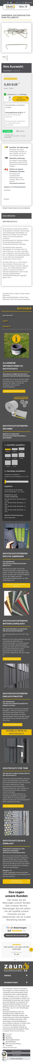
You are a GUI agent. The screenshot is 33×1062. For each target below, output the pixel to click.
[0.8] (14, 449)
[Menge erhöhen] (9, 97)
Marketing (9, 1038)
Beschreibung (9, 216)
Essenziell (9, 1034)
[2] (14, 462)
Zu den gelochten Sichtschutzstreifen (16, 881)
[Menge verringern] (9, 100)
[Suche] (20, 2)
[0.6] (8, 449)
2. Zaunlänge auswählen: (15, 471)
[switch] (4, 1059)
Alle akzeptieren (16, 1051)
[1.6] (21, 455)
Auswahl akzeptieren (16, 1058)
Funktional (9, 1045)
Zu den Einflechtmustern (12, 724)
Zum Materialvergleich (11, 659)
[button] (2, 949)
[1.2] (8, 455)
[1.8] (8, 462)
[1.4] (14, 455)
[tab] (16, 216)
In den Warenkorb (20, 99)
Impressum (6, 1027)
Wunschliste (21, 131)
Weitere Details (10, 221)
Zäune (5, 321)
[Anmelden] (8, 2)
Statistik (8, 1036)
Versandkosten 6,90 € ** (15, 113)
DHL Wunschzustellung (13, 1043)
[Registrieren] (11, 2)
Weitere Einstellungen (10, 1047)
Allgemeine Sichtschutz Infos (13, 391)
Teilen (8, 131)
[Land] (14, 2)
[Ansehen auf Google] (16, 954)
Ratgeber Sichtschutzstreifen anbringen (16, 585)
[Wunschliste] (23, 2)
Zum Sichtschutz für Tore (12, 806)
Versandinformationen (17, 183)
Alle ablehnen (17, 1055)
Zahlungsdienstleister (13, 1040)
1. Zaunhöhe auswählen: (15, 445)
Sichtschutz (8, 315)
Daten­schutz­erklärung (17, 1031)
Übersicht (7, 326)
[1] (21, 449)
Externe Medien (11, 1041)
